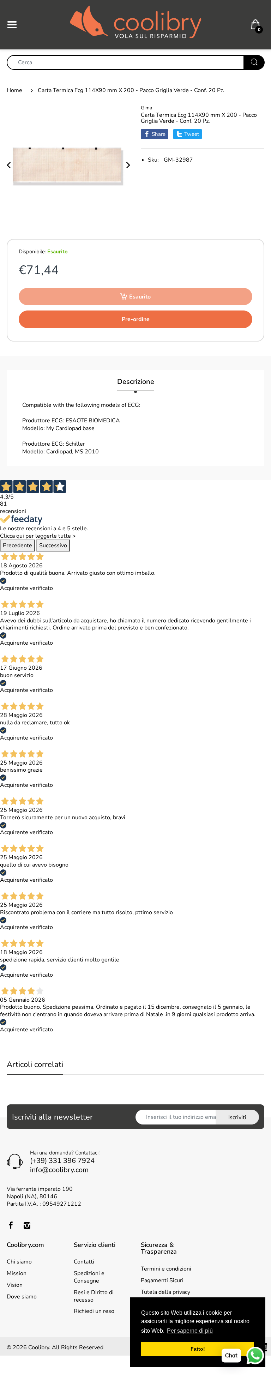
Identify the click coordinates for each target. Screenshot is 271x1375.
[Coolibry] (136, 24)
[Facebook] (10, 1225)
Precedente (17, 545)
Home (14, 90)
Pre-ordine (136, 319)
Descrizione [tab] (135, 382)
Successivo (53, 545)
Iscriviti (237, 1117)
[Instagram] (27, 1225)
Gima (146, 107)
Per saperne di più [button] (190, 1331)
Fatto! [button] (198, 1349)
